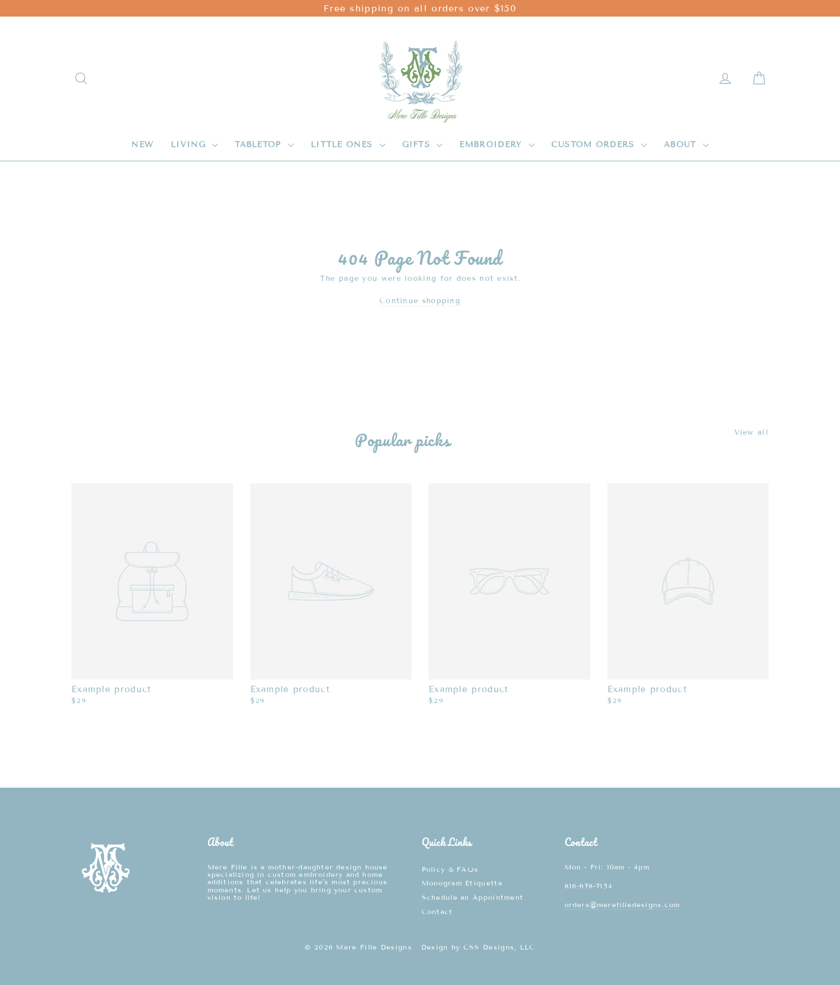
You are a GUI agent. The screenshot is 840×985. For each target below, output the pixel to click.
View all (751, 432)
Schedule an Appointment (473, 897)
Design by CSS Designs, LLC (478, 947)
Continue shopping (420, 300)
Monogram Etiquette (462, 883)
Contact (437, 911)
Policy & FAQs (450, 869)
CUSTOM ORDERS (594, 144)
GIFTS (418, 144)
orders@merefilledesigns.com (623, 904)
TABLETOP (260, 144)
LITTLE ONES (344, 144)
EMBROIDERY (492, 144)
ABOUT (682, 144)
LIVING (190, 144)
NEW (142, 144)
